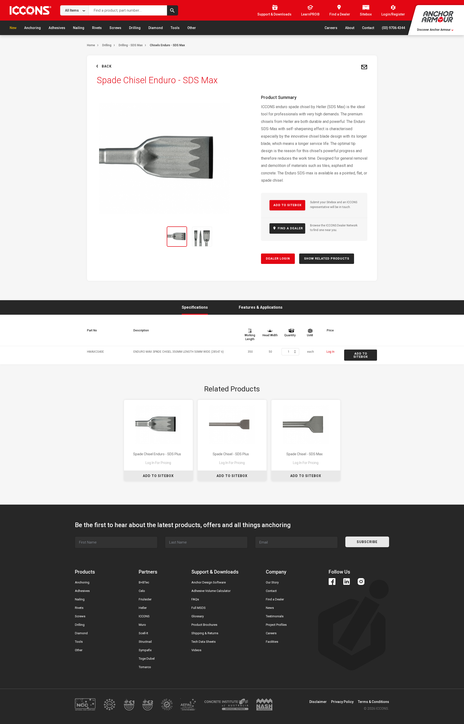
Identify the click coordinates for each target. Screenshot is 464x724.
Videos (196, 650)
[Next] (229, 236)
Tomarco (145, 667)
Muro (142, 625)
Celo (142, 591)
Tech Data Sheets (203, 641)
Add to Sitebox (287, 205)
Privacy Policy (342, 702)
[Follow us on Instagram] (361, 581)
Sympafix (145, 650)
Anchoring (32, 28)
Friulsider (145, 599)
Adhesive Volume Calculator (211, 591)
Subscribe (367, 542)
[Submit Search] (172, 10)
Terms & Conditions (373, 702)
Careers (331, 28)
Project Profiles (276, 625)
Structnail (145, 641)
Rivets (97, 28)
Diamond (155, 28)
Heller (143, 608)
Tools (175, 28)
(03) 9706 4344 (393, 28)
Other (191, 28)
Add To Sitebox (158, 476)
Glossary (197, 616)
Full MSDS (198, 608)
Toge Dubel (147, 658)
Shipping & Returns (204, 633)
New (13, 28)
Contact (368, 28)
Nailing (78, 28)
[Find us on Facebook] (332, 581)
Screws (115, 28)
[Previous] (99, 236)
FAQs (195, 599)
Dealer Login (278, 258)
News (270, 608)
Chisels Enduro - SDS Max (167, 45)
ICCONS (144, 616)
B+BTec (144, 582)
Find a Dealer (275, 599)
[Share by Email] (364, 67)
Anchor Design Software (208, 582)
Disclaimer (318, 702)
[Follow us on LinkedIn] (346, 581)
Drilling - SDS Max (131, 45)
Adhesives (57, 28)
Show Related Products (326, 258)
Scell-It (143, 633)
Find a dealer (290, 228)
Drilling (135, 28)
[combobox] (74, 10)
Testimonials (274, 616)
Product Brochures (204, 625)
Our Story (272, 582)
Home (91, 45)
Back (107, 66)
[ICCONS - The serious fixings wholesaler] (30, 10)
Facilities (272, 641)
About (349, 28)
